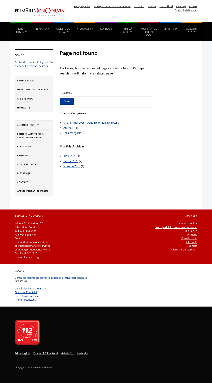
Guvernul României (26, 292)
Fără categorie (72, 133)
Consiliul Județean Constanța (31, 288)
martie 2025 (70, 161)
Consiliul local (166, 6)
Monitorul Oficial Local (149, 32)
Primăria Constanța (26, 299)
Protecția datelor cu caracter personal (112, 6)
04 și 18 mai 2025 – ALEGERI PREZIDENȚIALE (90, 122)
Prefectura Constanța (27, 296)
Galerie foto (25, 98)
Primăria (152, 6)
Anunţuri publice (82, 6)
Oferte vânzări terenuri (186, 10)
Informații (181, 6)
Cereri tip (170, 29)
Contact (193, 6)
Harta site (23, 107)
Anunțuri (68, 128)
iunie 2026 (69, 156)
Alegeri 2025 (191, 30)
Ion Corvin (139, 6)
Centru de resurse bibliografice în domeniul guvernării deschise (51, 277)
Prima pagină (25, 80)
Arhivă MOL (127, 30)
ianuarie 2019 (71, 166)
